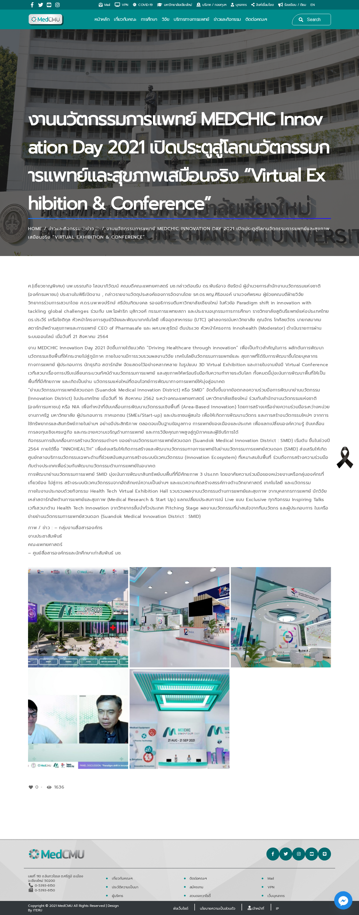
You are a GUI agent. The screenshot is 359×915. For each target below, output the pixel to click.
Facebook (32, 5)
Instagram (57, 5)
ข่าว (90, 228)
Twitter (40, 5)
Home (35, 228)
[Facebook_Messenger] (343, 900)
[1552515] (180, 617)
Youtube (49, 5)
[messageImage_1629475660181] (78, 617)
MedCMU (65, 905)
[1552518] (180, 719)
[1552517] (78, 719)
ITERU (37, 910)
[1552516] (281, 617)
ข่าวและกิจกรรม (65, 228)
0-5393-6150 (45, 885)
